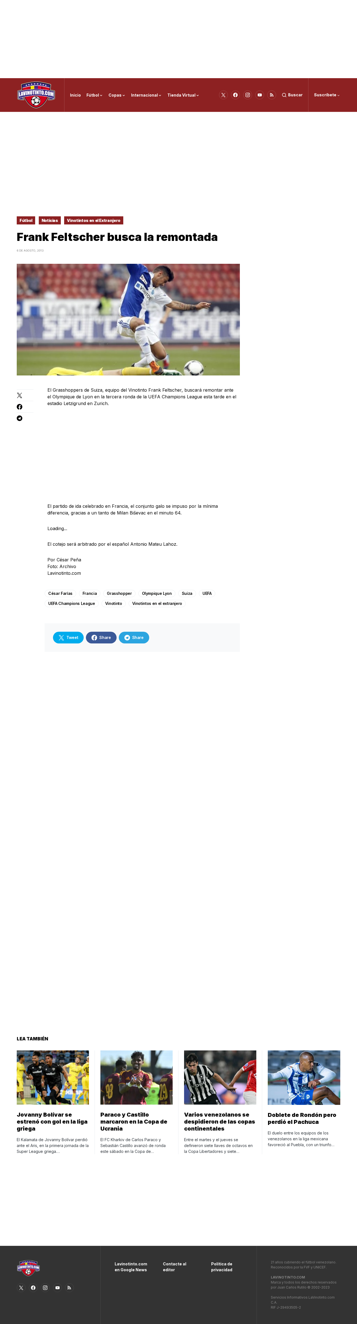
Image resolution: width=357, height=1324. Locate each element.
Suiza (187, 593)
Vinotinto (113, 603)
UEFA (207, 593)
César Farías (60, 593)
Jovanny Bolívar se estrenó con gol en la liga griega (52, 1121)
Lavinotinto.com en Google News (130, 1266)
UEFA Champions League (71, 603)
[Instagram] (247, 94)
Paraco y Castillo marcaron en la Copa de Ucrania (133, 1121)
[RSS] (271, 94)
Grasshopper (119, 593)
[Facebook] (235, 94)
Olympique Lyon (157, 593)
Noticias (50, 220)
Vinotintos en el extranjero (157, 603)
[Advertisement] (178, 39)
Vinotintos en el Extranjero (93, 220)
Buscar (295, 94)
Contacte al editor (174, 1266)
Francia (90, 593)
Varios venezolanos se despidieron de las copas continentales (219, 1121)
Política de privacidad (221, 1266)
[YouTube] (259, 94)
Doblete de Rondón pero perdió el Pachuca (302, 1118)
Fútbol (26, 220)
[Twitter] (223, 94)
